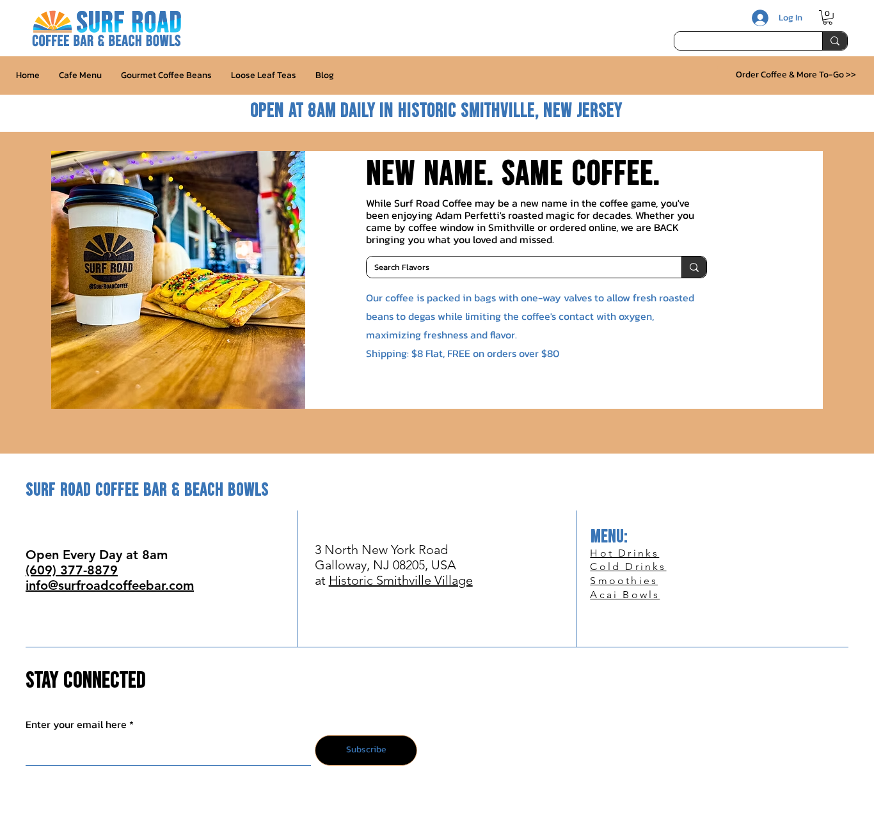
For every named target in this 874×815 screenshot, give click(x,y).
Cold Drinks (628, 566)
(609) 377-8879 (72, 570)
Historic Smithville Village (401, 580)
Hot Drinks (624, 553)
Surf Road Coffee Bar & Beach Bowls (147, 490)
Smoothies (624, 580)
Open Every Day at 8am (97, 554)
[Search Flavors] (693, 267)
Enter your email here (76, 724)
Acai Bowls (625, 595)
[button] (827, 17)
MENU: (609, 537)
